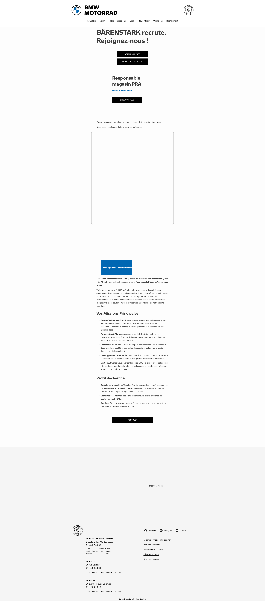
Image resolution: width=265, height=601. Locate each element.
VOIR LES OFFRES (132, 54)
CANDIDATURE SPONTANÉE (132, 61)
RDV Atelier (144, 20)
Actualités (91, 20)
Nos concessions (118, 20)
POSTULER (132, 420)
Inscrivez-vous (156, 485)
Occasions (158, 20)
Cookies (143, 599)
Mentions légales (132, 599)
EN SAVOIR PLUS (127, 100)
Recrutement (172, 20)
